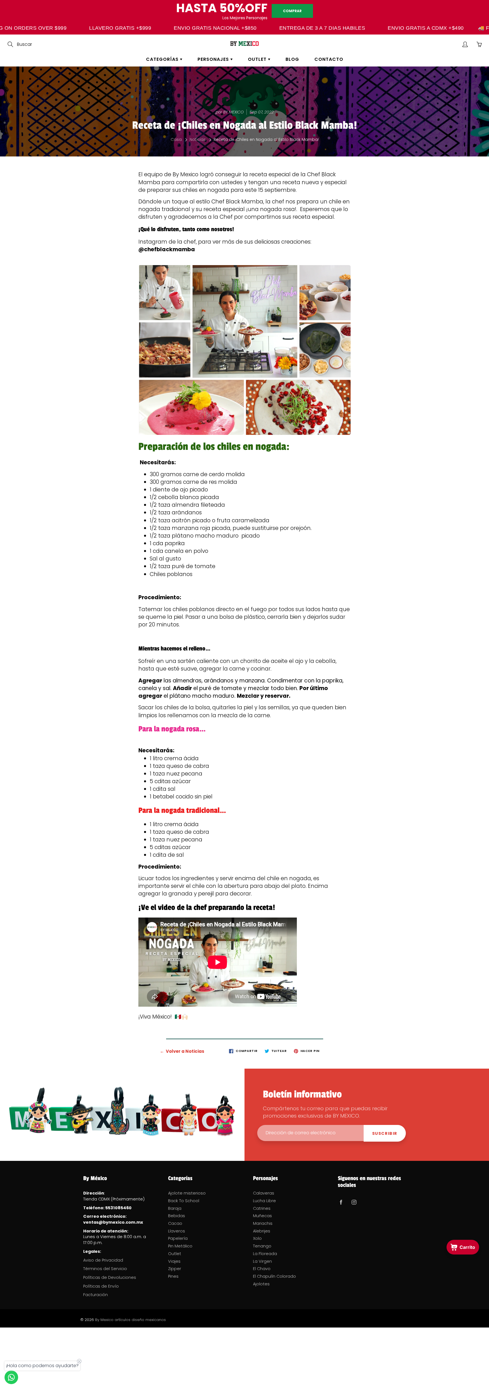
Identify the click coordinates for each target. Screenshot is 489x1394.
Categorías (163, 59)
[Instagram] (354, 1202)
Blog (292, 59)
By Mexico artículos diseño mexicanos (130, 1319)
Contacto (328, 59)
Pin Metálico (180, 1246)
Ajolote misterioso (187, 1193)
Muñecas (262, 1216)
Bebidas (176, 1216)
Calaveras (263, 1193)
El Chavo (262, 1268)
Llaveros (176, 1231)
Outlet (258, 59)
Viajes (174, 1261)
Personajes (214, 59)
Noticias (198, 139)
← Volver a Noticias (182, 1051)
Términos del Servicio (105, 1268)
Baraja (174, 1208)
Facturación (95, 1295)
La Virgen (262, 1261)
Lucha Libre (264, 1201)
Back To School (183, 1201)
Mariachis (263, 1223)
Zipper (174, 1268)
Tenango (262, 1246)
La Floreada (265, 1253)
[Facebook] (341, 1202)
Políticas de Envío (101, 1286)
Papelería (178, 1238)
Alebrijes (261, 1231)
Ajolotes (261, 1284)
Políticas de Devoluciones (109, 1277)
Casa (176, 139)
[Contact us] (11, 1377)
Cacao (175, 1223)
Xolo (257, 1238)
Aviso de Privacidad (103, 1260)
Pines (173, 1276)
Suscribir (384, 1133)
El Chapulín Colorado (274, 1276)
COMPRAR (292, 10)
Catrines (262, 1208)
